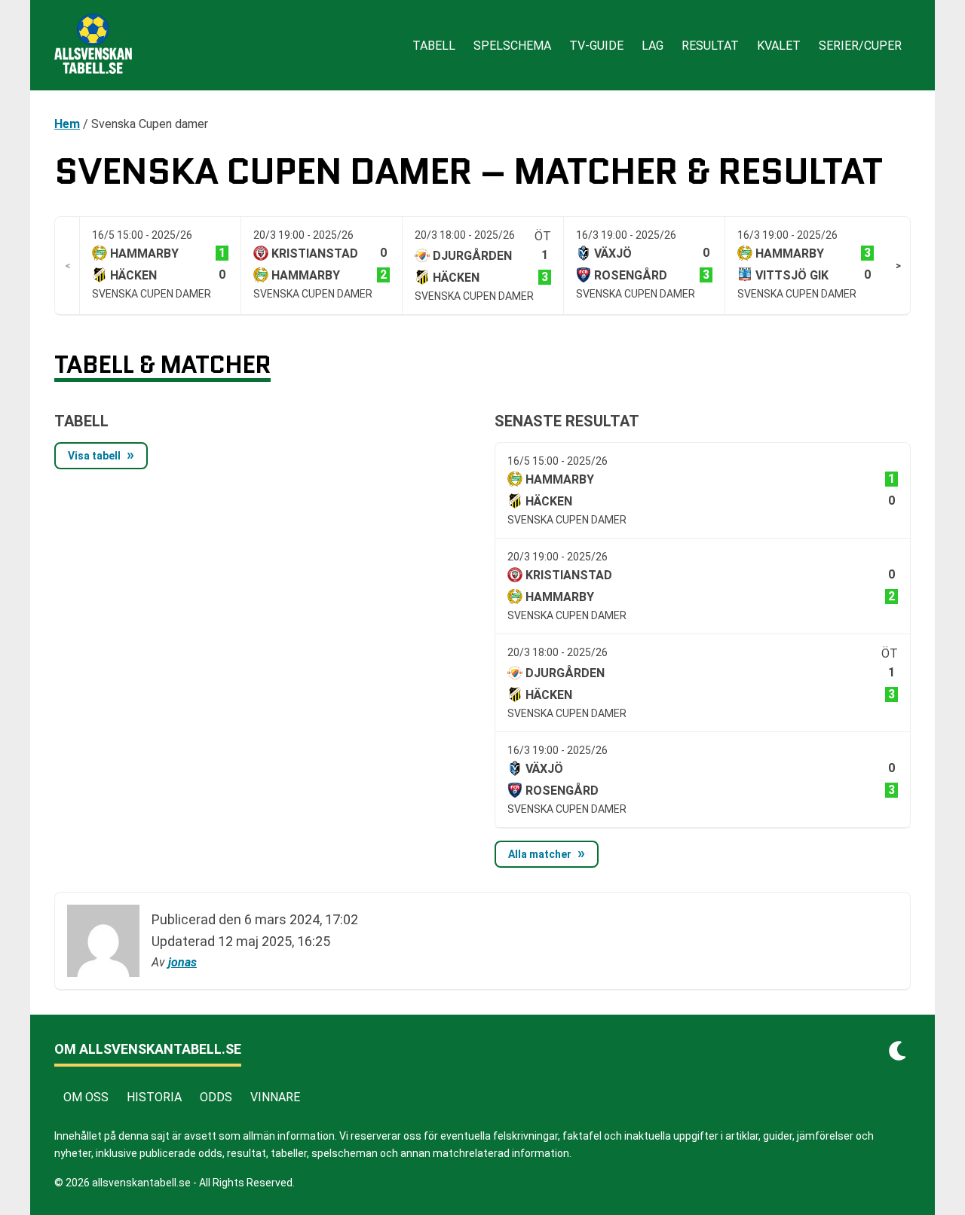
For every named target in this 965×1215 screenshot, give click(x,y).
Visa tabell (94, 456)
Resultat (710, 45)
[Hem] (93, 45)
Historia (154, 1097)
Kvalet (779, 45)
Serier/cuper (860, 45)
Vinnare (275, 1097)
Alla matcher (539, 854)
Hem (67, 124)
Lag (652, 45)
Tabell (433, 45)
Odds (216, 1097)
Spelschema (512, 45)
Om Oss (86, 1097)
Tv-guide (596, 45)
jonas (182, 962)
